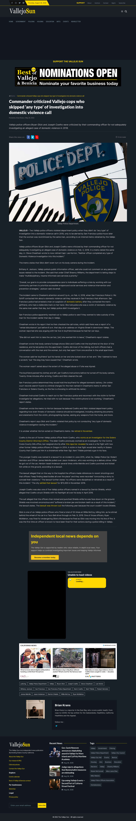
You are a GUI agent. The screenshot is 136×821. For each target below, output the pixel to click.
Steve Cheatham (87, 684)
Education (50, 21)
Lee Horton (99, 684)
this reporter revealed (76, 444)
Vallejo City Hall (96, 757)
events (106, 757)
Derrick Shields (53, 694)
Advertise (12, 789)
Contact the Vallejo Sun (17, 769)
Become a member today (44, 557)
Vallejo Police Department (38, 684)
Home (11, 21)
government (102, 748)
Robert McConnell (97, 771)
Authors (97, 3)
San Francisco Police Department (59, 689)
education (117, 762)
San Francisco (40, 689)
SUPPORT (81, 3)
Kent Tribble (90, 689)
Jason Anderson (39, 694)
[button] (36, 663)
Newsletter (76, 21)
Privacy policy (13, 797)
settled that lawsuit (48, 483)
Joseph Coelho (73, 684)
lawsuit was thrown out (50, 506)
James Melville (26, 694)
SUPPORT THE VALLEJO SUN (68, 61)
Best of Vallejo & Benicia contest (20, 781)
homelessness (96, 785)
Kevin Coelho (78, 689)
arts (100, 762)
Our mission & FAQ (15, 761)
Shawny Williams (113, 766)
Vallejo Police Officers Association (102, 780)
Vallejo (52, 684)
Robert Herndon (102, 689)
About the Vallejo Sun (16, 756)
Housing (40, 21)
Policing (31, 21)
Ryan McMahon (78, 694)
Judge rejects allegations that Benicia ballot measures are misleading (74, 770)
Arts (58, 21)
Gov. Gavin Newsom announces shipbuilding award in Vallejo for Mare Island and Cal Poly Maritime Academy (74, 753)
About (89, 3)
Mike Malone (95, 776)
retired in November (83, 431)
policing (23, 684)
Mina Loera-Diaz (112, 771)
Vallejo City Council (118, 753)
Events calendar (14, 777)
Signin (114, 3)
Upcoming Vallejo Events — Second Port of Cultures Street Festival (73, 783)
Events (66, 21)
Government (21, 21)
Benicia (114, 757)
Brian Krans (20, 118)
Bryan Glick (61, 684)
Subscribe (122, 3)
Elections (94, 766)
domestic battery (74, 302)
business (108, 762)
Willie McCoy (65, 694)
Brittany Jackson (26, 689)
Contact (105, 3)
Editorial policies (14, 764)
